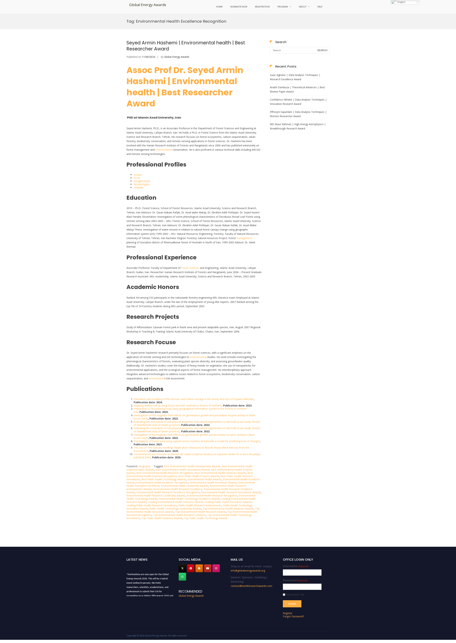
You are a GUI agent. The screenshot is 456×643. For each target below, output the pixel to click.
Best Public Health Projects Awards (198, 476)
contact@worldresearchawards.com (251, 586)
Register (287, 613)
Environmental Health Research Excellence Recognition (168, 492)
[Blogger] (199, 568)
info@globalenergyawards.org (248, 570)
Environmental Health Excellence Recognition (162, 482)
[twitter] (182, 568)
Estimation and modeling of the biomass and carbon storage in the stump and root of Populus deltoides (194, 399)
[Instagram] (216, 568)
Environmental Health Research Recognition (212, 495)
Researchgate (141, 184)
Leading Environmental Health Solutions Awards (175, 502)
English (401, 2)
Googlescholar (142, 181)
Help (319, 6)
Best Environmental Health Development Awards (192, 466)
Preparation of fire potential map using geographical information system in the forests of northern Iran (190, 410)
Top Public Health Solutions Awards (161, 518)
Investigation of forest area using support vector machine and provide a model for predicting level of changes (197, 441)
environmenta (157, 378)
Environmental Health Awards (204, 479)
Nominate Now (238, 6)
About (302, 6)
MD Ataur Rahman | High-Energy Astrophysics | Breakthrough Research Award (298, 126)
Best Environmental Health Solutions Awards (220, 473)
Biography (144, 466)
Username (296, 566)
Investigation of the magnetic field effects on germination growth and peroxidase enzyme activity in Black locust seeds (194, 417)
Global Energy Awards (147, 4)
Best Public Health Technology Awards (163, 479)
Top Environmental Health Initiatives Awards (228, 508)
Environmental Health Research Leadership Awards (155, 495)
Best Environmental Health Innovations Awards (183, 469)
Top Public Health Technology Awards (206, 518)
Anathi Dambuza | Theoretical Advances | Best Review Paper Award (297, 89)
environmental (163, 149)
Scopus (138, 174)
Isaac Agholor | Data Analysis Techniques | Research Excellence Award (295, 77)
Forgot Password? (293, 616)
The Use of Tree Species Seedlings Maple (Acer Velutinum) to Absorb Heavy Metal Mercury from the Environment (191, 449)
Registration (262, 6)
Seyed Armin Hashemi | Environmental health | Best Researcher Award (185, 46)
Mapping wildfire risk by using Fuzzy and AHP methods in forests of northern (178, 405)
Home (219, 6)
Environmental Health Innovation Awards (213, 482)
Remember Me (295, 594)
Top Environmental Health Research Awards (200, 511)
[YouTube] (207, 568)
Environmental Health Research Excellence (177, 489)
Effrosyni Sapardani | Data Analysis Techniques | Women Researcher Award (298, 114)
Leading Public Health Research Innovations (151, 505)
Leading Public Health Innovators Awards (228, 502)
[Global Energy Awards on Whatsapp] (182, 577)
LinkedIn (138, 187)
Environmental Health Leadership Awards (184, 485)
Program (283, 6)
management (244, 238)
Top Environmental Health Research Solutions (179, 515)
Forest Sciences (189, 268)
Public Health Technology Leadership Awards (175, 508)
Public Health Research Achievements (200, 505)
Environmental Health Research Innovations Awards (231, 492)
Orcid (137, 178)
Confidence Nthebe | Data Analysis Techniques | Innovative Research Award (298, 102)
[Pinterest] (191, 568)
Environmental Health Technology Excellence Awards (189, 498)
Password (295, 580)
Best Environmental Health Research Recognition (164, 473)
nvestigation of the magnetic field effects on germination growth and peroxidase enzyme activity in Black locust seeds (194, 436)
